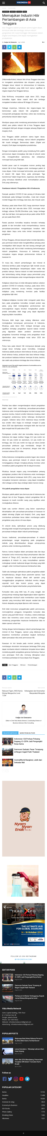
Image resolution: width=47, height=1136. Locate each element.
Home (4, 8)
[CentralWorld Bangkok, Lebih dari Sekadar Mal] (7, 762)
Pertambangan (32, 665)
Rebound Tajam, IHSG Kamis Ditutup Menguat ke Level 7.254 (12, 693)
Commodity (11, 8)
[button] (23, 881)
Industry (19, 11)
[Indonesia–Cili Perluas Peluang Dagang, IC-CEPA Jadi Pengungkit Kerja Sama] (7, 741)
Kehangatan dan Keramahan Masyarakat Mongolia (35, 692)
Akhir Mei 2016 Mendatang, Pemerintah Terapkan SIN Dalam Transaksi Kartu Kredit (29, 1062)
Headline (12, 11)
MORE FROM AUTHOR (27, 733)
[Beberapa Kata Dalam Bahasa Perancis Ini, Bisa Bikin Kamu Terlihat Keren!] (7, 1041)
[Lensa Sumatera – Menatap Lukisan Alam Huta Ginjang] (7, 1051)
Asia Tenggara (13, 665)
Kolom (24, 11)
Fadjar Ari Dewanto (10, 42)
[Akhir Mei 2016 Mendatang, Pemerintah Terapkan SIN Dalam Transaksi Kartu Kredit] (7, 1061)
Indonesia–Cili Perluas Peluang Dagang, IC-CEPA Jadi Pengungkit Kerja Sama (28, 741)
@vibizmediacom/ (23, 959)
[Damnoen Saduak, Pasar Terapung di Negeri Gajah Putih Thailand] (7, 752)
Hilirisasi (22, 665)
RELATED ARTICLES (10, 733)
